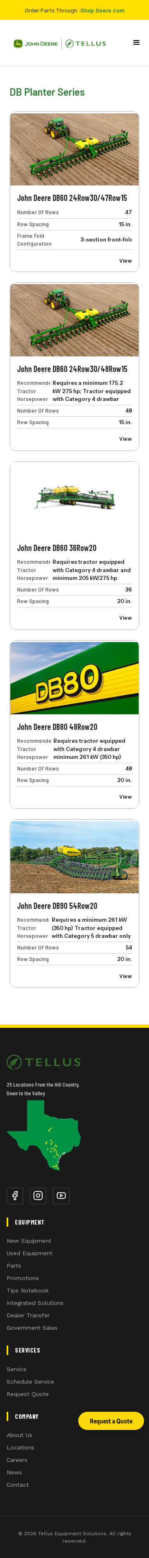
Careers (17, 1460)
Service (16, 1369)
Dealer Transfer (28, 1315)
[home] (56, 43)
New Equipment (29, 1240)
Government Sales (32, 1327)
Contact (18, 1484)
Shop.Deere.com (102, 10)
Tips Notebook (27, 1290)
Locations (20, 1447)
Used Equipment (30, 1253)
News (14, 1472)
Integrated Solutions (35, 1303)
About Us (19, 1435)
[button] (136, 42)
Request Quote (28, 1394)
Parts (14, 1265)
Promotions (23, 1278)
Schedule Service (30, 1381)
